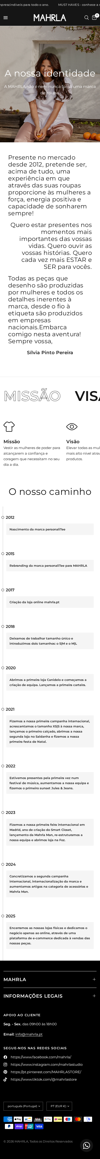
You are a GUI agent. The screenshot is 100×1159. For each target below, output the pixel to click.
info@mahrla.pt (29, 1034)
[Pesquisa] (86, 18)
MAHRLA (14, 979)
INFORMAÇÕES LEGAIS (33, 996)
